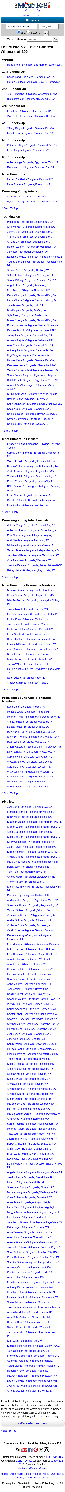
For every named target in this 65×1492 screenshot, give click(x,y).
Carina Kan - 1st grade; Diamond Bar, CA (30, 196)
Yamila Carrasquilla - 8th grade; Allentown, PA (33, 370)
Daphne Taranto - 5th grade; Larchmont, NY (31, 330)
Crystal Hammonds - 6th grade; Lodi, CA (29, 1272)
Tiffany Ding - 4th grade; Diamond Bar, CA (30, 128)
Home (4, 1474)
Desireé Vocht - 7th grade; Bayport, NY (28, 994)
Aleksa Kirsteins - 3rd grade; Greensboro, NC (32, 1242)
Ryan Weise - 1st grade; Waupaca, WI (28, 741)
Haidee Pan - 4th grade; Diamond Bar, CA (30, 360)
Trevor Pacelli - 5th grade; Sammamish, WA (31, 461)
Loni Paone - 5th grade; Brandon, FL (27, 1217)
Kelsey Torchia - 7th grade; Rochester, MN (30, 1064)
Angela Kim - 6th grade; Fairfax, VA (26, 964)
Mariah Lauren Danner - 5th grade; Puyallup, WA (34, 1113)
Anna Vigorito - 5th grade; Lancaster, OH (29, 984)
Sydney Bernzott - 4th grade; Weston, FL (29, 1327)
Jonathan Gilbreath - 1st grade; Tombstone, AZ (33, 555)
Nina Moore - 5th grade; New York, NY (28, 290)
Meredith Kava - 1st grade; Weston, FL (28, 781)
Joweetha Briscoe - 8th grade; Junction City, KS (33, 1247)
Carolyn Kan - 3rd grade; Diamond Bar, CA (31, 226)
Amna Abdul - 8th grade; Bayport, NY (27, 1084)
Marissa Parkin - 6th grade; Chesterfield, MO (31, 1049)
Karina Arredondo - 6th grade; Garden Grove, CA (34, 1009)
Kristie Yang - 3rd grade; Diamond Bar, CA (30, 77)
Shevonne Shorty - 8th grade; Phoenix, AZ (30, 1187)
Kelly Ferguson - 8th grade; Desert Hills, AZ (31, 949)
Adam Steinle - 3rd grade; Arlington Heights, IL (33, 1365)
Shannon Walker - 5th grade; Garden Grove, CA (33, 999)
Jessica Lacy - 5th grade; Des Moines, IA (30, 1177)
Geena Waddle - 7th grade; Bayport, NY (29, 1074)
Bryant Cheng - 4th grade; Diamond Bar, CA (31, 320)
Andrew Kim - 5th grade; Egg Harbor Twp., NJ (32, 900)
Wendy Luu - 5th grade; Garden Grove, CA (30, 1004)
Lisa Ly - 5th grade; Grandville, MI (25, 1182)
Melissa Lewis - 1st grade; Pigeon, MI (28, 711)
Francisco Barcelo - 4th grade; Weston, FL (30, 812)
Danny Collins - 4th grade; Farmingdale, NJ (31, 639)
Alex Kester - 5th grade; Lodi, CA (25, 1277)
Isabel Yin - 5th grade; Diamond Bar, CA (29, 111)
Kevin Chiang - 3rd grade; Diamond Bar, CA (31, 295)
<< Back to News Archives (32, 1423)
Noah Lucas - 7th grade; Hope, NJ (26, 677)
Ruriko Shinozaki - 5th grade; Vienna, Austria (32, 394)
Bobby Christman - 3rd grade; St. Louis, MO (31, 1143)
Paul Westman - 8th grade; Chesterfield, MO (31, 365)
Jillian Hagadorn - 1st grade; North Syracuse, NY (34, 746)
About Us (31, 1477)
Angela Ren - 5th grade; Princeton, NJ (28, 285)
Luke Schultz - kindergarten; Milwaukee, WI (31, 751)
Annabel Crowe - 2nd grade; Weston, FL (29, 959)
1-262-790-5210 (25, 1460)
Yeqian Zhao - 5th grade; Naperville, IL (28, 1059)
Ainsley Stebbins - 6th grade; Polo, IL (27, 682)
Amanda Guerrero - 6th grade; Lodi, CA (29, 1267)
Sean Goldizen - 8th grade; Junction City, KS (32, 1252)
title (23, 33)
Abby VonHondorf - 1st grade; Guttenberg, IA (32, 530)
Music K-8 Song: (17, 39)
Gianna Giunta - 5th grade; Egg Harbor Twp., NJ (34, 827)
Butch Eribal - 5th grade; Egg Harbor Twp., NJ (32, 380)
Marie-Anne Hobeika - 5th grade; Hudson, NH (32, 861)
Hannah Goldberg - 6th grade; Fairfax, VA (30, 969)
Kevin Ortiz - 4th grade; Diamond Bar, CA (30, 1158)
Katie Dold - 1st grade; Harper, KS (26, 706)
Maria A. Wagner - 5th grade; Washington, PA (32, 1192)
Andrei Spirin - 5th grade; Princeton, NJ (29, 920)
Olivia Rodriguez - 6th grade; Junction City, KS (33, 1257)
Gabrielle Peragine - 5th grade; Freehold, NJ (32, 1360)
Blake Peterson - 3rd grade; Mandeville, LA (31, 99)
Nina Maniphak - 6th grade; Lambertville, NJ (31, 1292)
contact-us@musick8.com (32, 1468)
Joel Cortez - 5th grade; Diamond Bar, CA (30, 1034)
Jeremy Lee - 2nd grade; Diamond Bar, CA (30, 231)
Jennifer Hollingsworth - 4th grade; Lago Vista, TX (35, 1222)
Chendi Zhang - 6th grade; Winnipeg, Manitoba (33, 944)
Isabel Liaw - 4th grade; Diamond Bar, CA (30, 133)
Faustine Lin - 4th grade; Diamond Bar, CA (30, 167)
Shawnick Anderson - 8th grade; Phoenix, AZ (32, 1019)
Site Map (43, 1477)
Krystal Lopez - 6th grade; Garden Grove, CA (32, 1014)
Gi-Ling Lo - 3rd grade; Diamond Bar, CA (29, 241)
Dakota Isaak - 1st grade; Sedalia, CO (28, 726)
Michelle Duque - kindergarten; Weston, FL (31, 545)
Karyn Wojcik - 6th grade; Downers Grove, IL (32, 1044)
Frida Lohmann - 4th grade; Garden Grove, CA (33, 325)
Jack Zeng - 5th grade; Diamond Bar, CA (29, 807)
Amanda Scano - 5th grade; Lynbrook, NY (30, 1093)
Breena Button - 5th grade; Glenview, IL (29, 399)
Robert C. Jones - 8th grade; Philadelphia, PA (32, 466)
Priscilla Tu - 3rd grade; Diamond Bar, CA (30, 221)
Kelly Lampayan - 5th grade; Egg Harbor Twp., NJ (34, 404)
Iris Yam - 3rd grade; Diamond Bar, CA (28, 1108)
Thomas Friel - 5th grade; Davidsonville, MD (31, 476)
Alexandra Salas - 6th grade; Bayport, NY (30, 1069)
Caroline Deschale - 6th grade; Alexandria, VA (33, 1297)
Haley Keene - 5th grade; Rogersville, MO (30, 595)
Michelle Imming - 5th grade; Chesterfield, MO (32, 1054)
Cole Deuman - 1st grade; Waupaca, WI (29, 560)
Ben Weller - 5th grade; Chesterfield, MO (29, 817)
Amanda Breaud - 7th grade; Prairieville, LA (31, 1089)
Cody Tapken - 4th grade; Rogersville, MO (30, 471)
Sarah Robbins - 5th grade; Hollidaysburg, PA (32, 1123)
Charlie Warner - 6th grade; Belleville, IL (29, 1390)
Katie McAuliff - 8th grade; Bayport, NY (28, 1079)
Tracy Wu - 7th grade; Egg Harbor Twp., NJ (31, 1133)
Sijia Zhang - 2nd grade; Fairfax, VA (27, 315)
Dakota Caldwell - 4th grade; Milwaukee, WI (31, 500)
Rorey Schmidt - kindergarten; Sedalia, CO (31, 731)
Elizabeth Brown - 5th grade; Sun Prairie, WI (31, 644)
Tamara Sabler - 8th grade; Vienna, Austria (30, 910)
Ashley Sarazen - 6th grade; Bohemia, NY (30, 832)
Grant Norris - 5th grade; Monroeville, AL (29, 495)
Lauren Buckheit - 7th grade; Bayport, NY (30, 179)
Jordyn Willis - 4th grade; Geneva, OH (28, 664)
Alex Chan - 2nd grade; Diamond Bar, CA (30, 345)
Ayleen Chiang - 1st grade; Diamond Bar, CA (32, 201)
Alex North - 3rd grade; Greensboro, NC (29, 1237)
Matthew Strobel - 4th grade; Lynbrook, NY (30, 590)
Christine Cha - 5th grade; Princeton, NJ (29, 925)
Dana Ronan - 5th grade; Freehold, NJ (28, 184)
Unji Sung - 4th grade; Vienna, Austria (28, 355)
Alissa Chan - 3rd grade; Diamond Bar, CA (30, 236)
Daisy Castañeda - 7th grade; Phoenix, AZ (30, 841)
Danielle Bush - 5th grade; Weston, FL (28, 1322)
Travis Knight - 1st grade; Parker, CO (27, 609)
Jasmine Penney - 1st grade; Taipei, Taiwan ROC (34, 565)
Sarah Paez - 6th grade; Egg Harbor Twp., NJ (32, 375)
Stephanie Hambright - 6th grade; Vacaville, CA (33, 1345)
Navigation (32, 20)
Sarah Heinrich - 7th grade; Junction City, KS (32, 851)
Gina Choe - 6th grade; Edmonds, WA (28, 1118)
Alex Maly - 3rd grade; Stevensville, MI (28, 1317)
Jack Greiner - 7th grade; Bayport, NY (28, 989)
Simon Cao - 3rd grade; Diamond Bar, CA (30, 1148)
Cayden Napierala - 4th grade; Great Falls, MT (33, 614)
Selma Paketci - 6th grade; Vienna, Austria (30, 275)
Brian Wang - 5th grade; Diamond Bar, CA (30, 1153)
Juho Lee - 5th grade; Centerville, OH (28, 251)
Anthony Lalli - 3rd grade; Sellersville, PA (30, 350)
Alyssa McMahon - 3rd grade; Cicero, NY (30, 1312)
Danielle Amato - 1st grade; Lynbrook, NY (30, 776)
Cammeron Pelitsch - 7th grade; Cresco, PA (31, 915)
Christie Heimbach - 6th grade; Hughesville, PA (33, 1282)
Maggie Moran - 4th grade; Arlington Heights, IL (33, 1212)
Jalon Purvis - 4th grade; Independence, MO (31, 846)
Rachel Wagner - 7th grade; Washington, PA (31, 246)
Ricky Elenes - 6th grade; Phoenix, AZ (28, 654)
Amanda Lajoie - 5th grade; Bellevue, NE (30, 340)
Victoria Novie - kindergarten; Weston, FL (30, 771)
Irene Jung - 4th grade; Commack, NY (28, 150)
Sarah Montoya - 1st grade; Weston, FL (29, 766)
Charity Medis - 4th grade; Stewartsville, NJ (31, 876)
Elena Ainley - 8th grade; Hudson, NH (28, 895)
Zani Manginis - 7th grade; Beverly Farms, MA (32, 649)
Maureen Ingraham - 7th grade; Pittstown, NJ (32, 1375)
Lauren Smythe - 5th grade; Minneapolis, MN (32, 1380)
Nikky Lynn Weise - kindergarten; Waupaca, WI (33, 736)
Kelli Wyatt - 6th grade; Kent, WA (25, 1340)
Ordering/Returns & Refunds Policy (29, 1474)
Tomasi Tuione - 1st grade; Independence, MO (33, 550)
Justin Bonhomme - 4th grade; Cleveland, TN (32, 1138)
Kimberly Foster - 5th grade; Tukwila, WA (30, 659)
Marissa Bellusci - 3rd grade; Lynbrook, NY (31, 1103)
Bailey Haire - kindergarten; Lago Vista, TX (31, 570)
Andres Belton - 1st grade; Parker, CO (28, 786)
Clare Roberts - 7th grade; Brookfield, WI (29, 1197)
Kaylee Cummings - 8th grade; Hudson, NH (31, 419)
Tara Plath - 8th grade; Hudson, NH (26, 871)
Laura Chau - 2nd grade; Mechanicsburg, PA (32, 300)
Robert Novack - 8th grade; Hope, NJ (27, 1370)
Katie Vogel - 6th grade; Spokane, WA (28, 1227)
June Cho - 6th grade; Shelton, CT (26, 1039)
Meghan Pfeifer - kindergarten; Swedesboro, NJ (33, 716)
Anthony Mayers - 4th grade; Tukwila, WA (30, 1287)
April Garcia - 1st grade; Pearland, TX (28, 540)
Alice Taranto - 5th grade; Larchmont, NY (29, 1232)
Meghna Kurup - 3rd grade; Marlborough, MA (32, 1128)
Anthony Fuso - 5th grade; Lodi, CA (26, 881)
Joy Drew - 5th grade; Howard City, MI (28, 624)
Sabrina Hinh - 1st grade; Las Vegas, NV (29, 756)
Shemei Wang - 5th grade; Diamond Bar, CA (31, 280)
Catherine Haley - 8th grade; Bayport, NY (30, 629)
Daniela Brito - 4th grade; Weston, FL (27, 424)
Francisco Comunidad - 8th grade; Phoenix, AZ (33, 1355)
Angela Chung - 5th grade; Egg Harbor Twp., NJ (34, 856)
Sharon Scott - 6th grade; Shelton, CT (28, 270)
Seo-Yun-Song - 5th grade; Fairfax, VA (28, 979)
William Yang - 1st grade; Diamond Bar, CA (31, 525)
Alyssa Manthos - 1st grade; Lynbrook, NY (30, 761)
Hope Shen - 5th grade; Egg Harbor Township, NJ (34, 64)
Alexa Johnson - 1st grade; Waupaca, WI (29, 721)
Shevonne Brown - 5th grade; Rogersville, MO (32, 905)
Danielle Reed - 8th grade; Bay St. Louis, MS (32, 414)
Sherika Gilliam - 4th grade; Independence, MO (33, 1262)
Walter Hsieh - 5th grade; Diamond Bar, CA (31, 116)
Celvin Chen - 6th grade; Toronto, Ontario (30, 930)
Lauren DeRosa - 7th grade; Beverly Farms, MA (33, 82)
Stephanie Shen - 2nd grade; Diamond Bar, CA (33, 1024)
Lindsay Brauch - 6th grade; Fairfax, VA (29, 974)
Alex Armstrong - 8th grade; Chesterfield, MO (32, 94)
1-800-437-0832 (55, 1457)
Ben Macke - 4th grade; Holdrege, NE (28, 866)
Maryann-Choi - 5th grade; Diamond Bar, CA (31, 1029)
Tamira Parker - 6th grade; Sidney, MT (28, 1350)
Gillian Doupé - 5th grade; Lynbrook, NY (29, 1098)
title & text (36, 33)
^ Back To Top (10, 208)
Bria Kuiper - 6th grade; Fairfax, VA (26, 310)
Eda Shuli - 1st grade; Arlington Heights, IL (30, 535)
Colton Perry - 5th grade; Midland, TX (28, 619)
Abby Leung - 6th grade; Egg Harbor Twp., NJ (32, 162)
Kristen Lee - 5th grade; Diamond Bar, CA (30, 409)
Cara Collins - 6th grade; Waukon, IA (27, 505)
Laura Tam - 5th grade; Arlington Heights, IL (31, 1207)
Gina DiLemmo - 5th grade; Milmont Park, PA (32, 954)
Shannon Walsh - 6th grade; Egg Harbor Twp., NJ (34, 822)
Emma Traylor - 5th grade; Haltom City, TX (30, 481)
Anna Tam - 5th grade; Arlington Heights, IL (31, 1202)
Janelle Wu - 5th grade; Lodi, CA (25, 305)
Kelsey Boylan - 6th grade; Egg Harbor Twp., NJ (34, 837)
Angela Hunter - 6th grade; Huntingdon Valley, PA (34, 1172)
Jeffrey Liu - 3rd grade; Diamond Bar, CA (29, 335)
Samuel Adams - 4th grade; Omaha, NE (29, 1302)
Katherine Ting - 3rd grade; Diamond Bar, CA (32, 145)
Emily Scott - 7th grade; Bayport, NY (27, 634)
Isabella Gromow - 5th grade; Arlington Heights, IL (34, 256)
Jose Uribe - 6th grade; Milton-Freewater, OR (32, 1385)
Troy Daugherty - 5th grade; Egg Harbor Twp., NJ (34, 1307)
